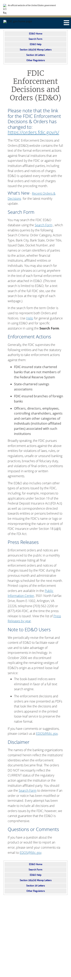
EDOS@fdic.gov (47, 733)
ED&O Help (35, 44)
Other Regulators (35, 60)
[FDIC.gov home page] (17, 21)
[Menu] (66, 22)
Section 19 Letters (35, 55)
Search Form (35, 39)
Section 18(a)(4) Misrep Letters (35, 49)
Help (29, 318)
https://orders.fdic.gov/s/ (33, 132)
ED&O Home (35, 33)
